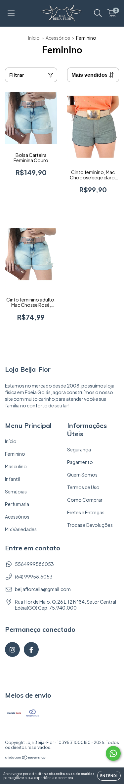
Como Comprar (85, 500)
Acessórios (58, 38)
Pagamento (80, 462)
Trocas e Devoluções (90, 525)
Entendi (109, 776)
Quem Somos (82, 475)
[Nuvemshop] (25, 758)
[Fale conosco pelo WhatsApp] (113, 753)
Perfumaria (17, 504)
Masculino (16, 466)
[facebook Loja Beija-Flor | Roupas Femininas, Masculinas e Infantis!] (31, 649)
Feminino (15, 454)
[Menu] (11, 13)
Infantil (12, 479)
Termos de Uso (83, 487)
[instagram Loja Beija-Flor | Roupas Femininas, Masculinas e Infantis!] (12, 649)
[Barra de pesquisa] (97, 13)
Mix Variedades (21, 529)
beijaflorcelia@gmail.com (43, 589)
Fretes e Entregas (85, 512)
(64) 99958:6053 (34, 576)
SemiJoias (16, 491)
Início (34, 38)
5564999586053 (34, 564)
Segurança (79, 449)
